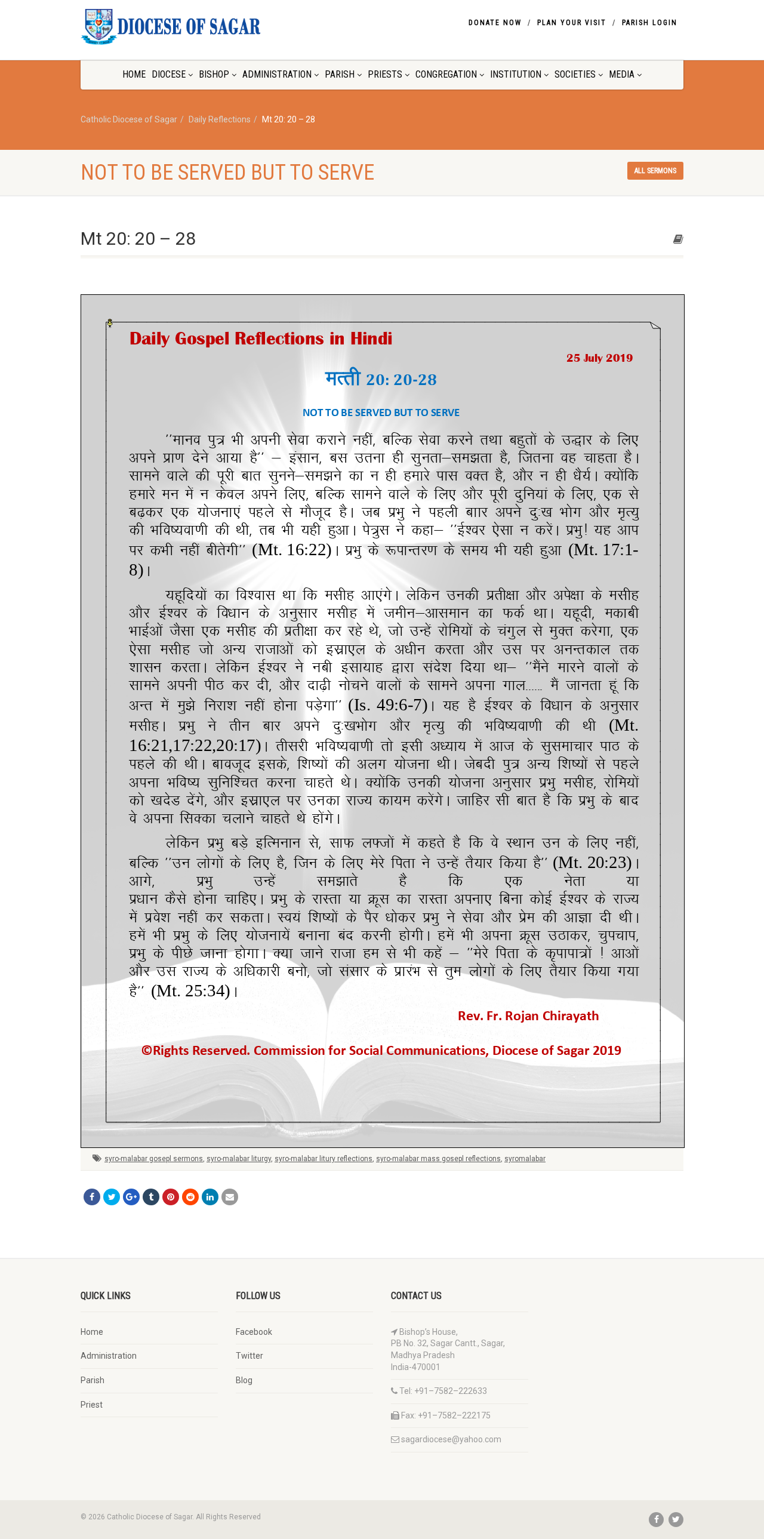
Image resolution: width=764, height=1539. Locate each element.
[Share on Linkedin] (210, 1197)
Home (134, 74)
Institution (515, 74)
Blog (244, 1380)
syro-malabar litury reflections (323, 1159)
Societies (575, 74)
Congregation (446, 74)
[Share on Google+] (131, 1197)
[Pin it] (170, 1197)
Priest (92, 1404)
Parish (340, 74)
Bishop (214, 74)
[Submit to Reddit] (190, 1197)
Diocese (169, 74)
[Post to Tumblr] (151, 1197)
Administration (277, 74)
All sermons (655, 171)
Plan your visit (571, 23)
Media (621, 74)
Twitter (249, 1356)
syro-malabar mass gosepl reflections (438, 1159)
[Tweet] (111, 1197)
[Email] (229, 1197)
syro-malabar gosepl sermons (153, 1159)
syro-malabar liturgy (239, 1159)
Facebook (254, 1332)
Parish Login (649, 23)
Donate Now (495, 23)
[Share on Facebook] (92, 1197)
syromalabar (525, 1159)
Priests (385, 74)
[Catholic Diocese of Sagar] (175, 27)
